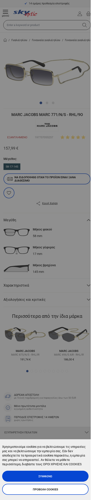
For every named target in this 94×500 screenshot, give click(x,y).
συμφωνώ (45, 476)
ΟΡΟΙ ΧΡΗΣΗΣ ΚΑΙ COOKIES (62, 464)
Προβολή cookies (45, 489)
